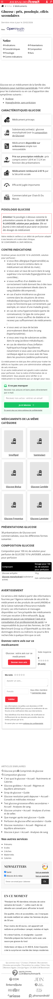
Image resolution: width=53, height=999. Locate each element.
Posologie (9, 52)
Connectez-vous (39, 693)
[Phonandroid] (39, 996)
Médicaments (21, 6)
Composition (36, 49)
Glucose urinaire (12, 810)
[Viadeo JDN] (39, 990)
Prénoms (8, 844)
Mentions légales (10, 968)
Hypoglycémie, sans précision (20, 102)
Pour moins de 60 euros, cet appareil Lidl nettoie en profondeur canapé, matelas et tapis (26, 927)
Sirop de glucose (12, 792)
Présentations (36, 45)
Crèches (7, 851)
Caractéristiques (12, 49)
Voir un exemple (42, 872)
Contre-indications (13, 56)
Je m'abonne (25, 405)
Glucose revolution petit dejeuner (21, 796)
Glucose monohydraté (12, 576)
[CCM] (13, 979)
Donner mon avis (19, 662)
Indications (10, 45)
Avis (32, 52)
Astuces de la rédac (14, 876)
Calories (7, 858)
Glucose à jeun (11, 832)
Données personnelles (12, 965)
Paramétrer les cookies (31, 965)
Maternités (9, 854)
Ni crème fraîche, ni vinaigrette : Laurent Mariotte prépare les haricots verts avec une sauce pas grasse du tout (25, 938)
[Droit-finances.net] (39, 985)
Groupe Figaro (23, 968)
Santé (8, 872)
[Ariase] (13, 995)
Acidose (9, 98)
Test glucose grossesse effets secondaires (25, 803)
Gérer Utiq (45, 965)
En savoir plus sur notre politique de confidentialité (23, 410)
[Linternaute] (13, 985)
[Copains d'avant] (13, 990)
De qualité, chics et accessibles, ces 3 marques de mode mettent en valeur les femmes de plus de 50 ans (26, 917)
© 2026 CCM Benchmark (40, 968)
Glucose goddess (13, 785)
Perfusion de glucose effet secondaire (23, 821)
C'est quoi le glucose (14, 778)
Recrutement (42, 963)
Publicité (33, 963)
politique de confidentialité (33, 723)
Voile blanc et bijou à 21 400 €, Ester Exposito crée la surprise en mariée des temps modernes (26, 948)
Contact (25, 963)
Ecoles (7, 847)
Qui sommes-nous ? (13, 963)
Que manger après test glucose (20, 817)
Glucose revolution (14, 825)
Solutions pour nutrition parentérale (19, 87)
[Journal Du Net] (39, 979)
